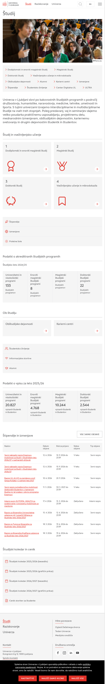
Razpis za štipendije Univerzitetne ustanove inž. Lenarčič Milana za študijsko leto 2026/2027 (19, 515)
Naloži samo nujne (53, 679)
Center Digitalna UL (66, 88)
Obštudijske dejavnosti (19, 82)
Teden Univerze (62, 631)
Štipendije (13, 88)
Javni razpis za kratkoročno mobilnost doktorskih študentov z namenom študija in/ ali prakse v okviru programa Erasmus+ (21, 491)
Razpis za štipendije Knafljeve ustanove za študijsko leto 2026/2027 (21, 535)
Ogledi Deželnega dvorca (67, 627)
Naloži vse (78, 679)
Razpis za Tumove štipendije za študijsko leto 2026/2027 (18, 526)
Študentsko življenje (37, 88)
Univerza (56, 4)
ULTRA (88, 88)
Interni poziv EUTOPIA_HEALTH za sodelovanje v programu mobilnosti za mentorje (21, 504)
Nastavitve (27, 679)
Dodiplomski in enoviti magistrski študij (27, 70)
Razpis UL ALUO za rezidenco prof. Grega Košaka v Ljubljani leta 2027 (19, 480)
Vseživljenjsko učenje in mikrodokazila (52, 76)
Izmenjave (84, 82)
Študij (28, 4)
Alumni (43, 82)
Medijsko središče (64, 636)
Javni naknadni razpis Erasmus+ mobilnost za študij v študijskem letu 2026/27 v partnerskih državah (20, 458)
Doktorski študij (16, 76)
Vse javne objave (89, 434)
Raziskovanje (41, 4)
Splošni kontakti (10, 658)
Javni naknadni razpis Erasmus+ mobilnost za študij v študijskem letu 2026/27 (20, 469)
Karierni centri (63, 82)
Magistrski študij (65, 70)
